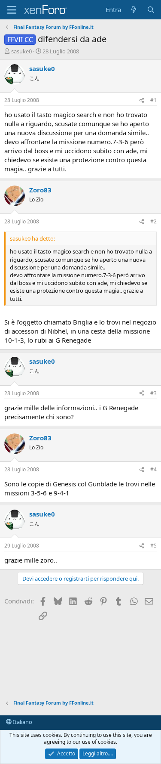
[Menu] (12, 10)
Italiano (22, 722)
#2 (153, 221)
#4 (153, 469)
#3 (153, 393)
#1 (153, 100)
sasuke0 (21, 51)
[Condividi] (141, 100)
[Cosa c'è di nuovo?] (133, 10)
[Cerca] (151, 10)
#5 (153, 545)
